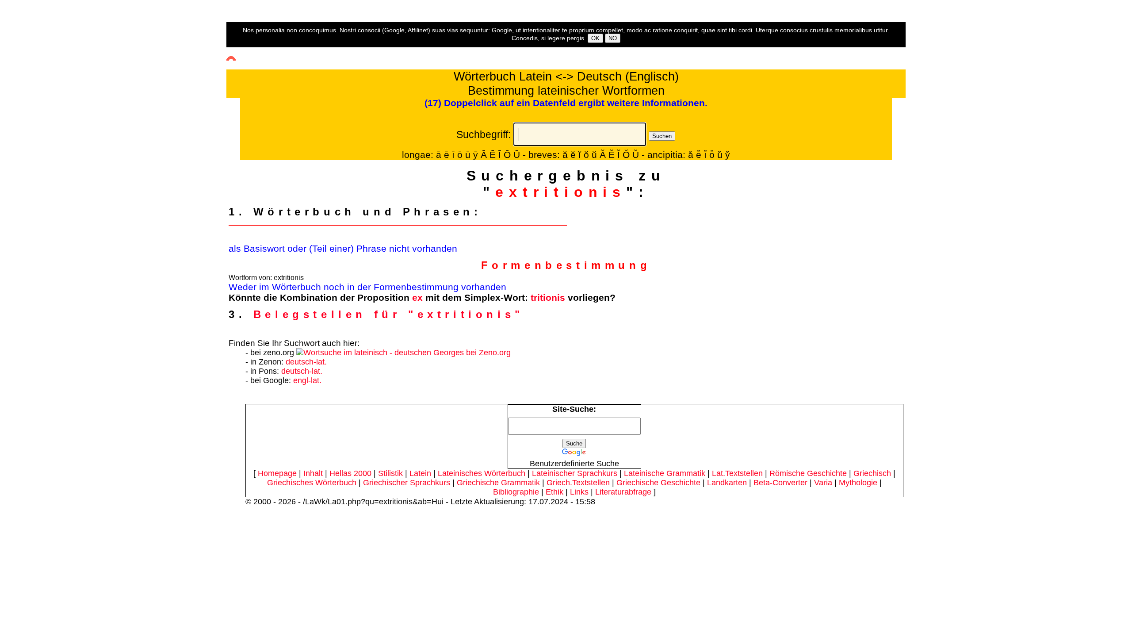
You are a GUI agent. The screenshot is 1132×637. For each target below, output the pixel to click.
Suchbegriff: (483, 134)
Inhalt (313, 473)
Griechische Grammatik (498, 482)
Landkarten (727, 482)
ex (417, 297)
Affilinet (418, 30)
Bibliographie (516, 491)
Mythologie (858, 482)
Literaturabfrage (623, 491)
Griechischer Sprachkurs (406, 482)
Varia (823, 482)
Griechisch (872, 473)
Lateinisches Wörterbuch (481, 473)
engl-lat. (307, 380)
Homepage (277, 473)
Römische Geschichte (808, 473)
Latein (420, 473)
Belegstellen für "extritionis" (388, 314)
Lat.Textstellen (737, 473)
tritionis (548, 297)
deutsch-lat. (306, 361)
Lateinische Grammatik (664, 473)
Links (579, 491)
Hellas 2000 (350, 473)
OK (595, 38)
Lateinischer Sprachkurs (574, 473)
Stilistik (390, 473)
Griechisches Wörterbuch (311, 482)
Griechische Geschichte (658, 482)
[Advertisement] (37, 159)
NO (612, 38)
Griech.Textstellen (578, 482)
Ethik (554, 491)
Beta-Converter (780, 482)
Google (394, 30)
